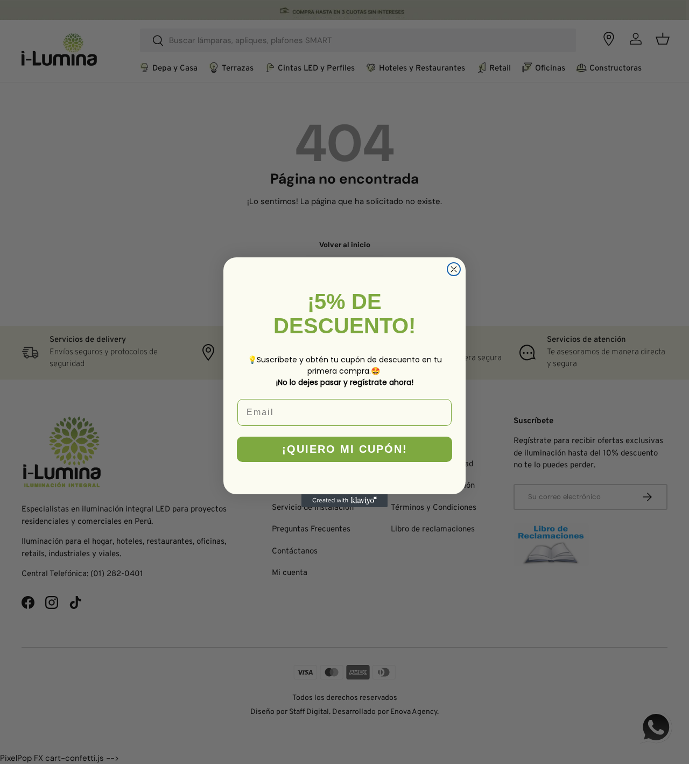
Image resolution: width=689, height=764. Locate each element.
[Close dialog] (453, 269)
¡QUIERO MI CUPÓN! (344, 449)
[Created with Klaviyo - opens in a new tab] (344, 500)
